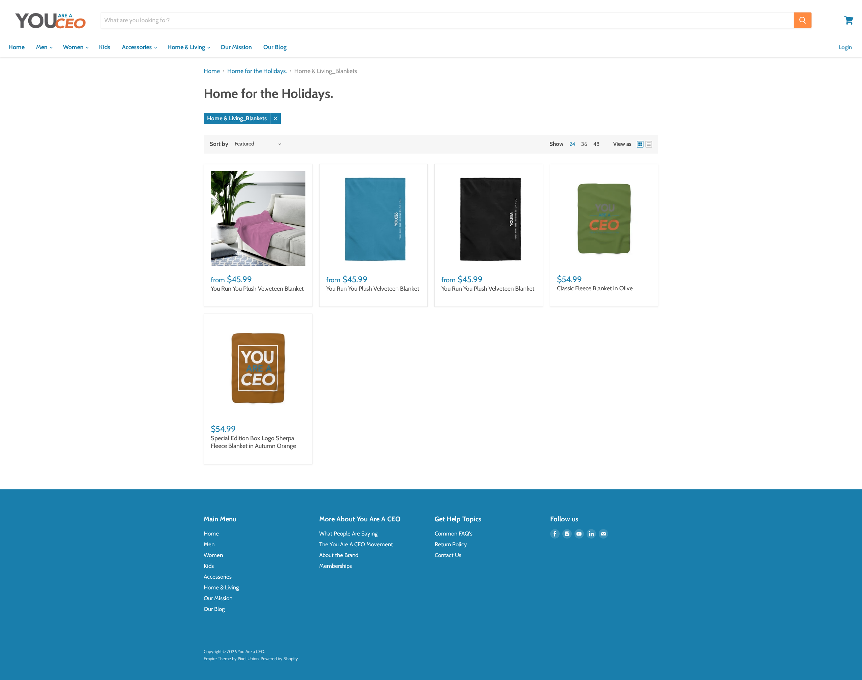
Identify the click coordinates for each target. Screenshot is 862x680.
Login (845, 47)
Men (42, 47)
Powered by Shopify (279, 658)
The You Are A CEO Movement (356, 544)
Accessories (137, 47)
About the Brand (338, 555)
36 (584, 144)
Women (74, 47)
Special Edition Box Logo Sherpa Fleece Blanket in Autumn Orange (253, 442)
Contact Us (448, 555)
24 (572, 144)
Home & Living (186, 47)
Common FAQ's (453, 533)
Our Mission (236, 47)
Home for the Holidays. (257, 71)
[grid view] (640, 144)
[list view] (648, 144)
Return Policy (451, 544)
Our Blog (275, 47)
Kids (104, 47)
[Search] (802, 20)
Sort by (219, 144)
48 (596, 144)
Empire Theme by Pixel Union (231, 658)
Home (16, 47)
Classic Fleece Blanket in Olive (595, 288)
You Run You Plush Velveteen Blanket (257, 288)
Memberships (335, 565)
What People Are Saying (348, 533)
